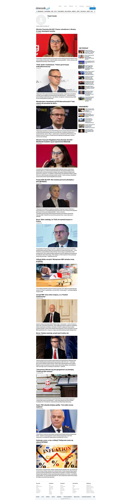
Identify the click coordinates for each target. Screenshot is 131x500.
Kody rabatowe (62, 486)
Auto (50, 485)
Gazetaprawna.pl (39, 486)
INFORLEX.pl (71, 6)
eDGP (37, 487)
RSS (94, 496)
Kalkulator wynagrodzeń (90, 492)
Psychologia (74, 491)
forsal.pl (65, 6)
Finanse (74, 486)
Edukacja (61, 487)
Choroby (74, 490)
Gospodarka (51, 487)
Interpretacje (38, 491)
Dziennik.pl (51, 483)
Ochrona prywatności (68, 496)
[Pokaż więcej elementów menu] (95, 11)
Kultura (61, 493)
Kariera (53, 496)
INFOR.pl (60, 6)
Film (61, 491)
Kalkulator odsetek (89, 490)
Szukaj (93, 8)
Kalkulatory (88, 483)
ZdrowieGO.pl (81, 6)
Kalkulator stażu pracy (90, 487)
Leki (73, 487)
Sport (50, 490)
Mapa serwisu (76, 496)
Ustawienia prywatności (86, 496)
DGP (76, 6)
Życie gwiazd (62, 490)
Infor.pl (37, 485)
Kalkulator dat (88, 485)
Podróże (50, 492)
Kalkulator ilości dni (89, 486)
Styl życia (74, 492)
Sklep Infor (38, 492)
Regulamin (59, 496)
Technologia (51, 486)
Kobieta (61, 485)
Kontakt (37, 496)
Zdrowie (50, 491)
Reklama (47, 496)
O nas (43, 496)
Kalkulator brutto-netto (90, 491)
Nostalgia (50, 493)
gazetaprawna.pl (88, 6)
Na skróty (38, 483)
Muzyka (61, 492)
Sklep (94, 6)
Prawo (74, 485)
